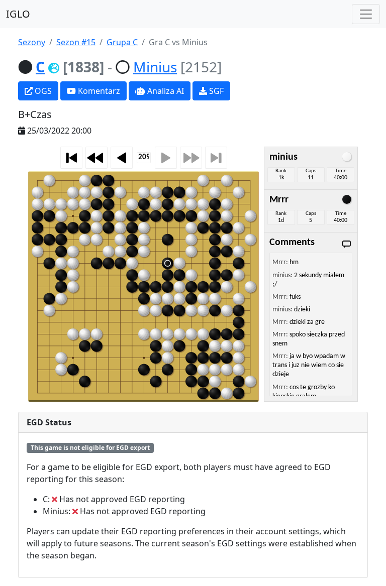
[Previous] (122, 158)
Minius (155, 66)
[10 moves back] (96, 158)
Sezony (31, 42)
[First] (71, 158)
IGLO (18, 14)
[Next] (166, 158)
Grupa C (122, 42)
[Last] (216, 158)
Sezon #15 (75, 42)
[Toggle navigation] (366, 14)
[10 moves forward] (191, 158)
